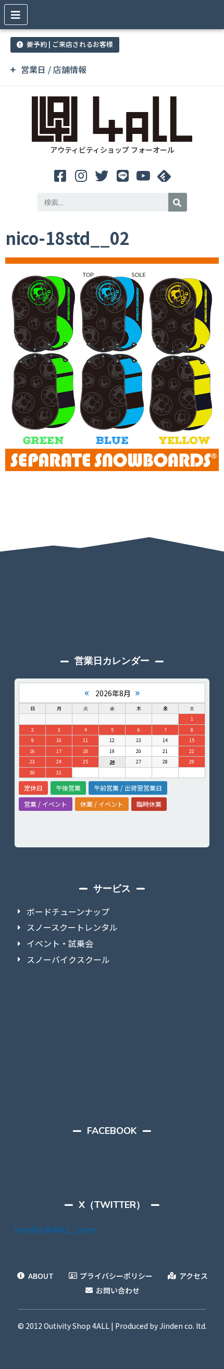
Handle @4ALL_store (55, 1229)
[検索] (177, 202)
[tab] (112, 69)
